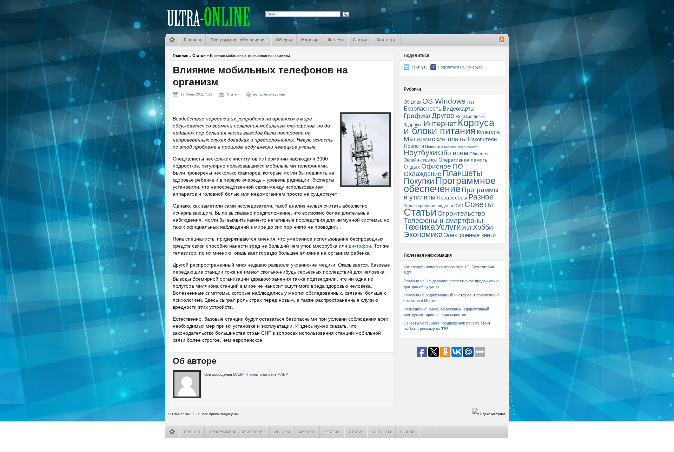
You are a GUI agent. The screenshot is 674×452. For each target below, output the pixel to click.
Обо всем (453, 153)
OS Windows (443, 101)
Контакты (386, 40)
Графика (417, 115)
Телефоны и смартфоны (443, 220)
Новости (414, 146)
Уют (467, 227)
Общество (479, 153)
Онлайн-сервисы (420, 160)
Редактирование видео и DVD (433, 205)
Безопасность (423, 108)
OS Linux (412, 102)
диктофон (360, 246)
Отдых (412, 167)
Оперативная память (462, 160)
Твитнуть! (420, 67)
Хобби (483, 227)
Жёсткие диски (470, 116)
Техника (419, 226)
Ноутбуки (420, 152)
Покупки (419, 181)
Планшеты (462, 173)
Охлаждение (422, 173)
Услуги (448, 226)
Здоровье (413, 124)
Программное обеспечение (238, 40)
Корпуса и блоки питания (449, 127)
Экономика (423, 234)
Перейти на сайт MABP (267, 374)
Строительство (461, 213)
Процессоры (452, 198)
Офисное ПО (442, 166)
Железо (336, 40)
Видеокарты (459, 109)
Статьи (360, 40)
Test (470, 102)
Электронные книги (470, 234)
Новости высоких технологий (451, 146)
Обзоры (284, 40)
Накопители (482, 139)
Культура (488, 132)
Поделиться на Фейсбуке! (461, 67)
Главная (192, 40)
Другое (443, 115)
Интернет (440, 123)
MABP (238, 374)
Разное (481, 196)
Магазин (309, 40)
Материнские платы (435, 139)
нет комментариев (269, 94)
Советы (478, 204)
